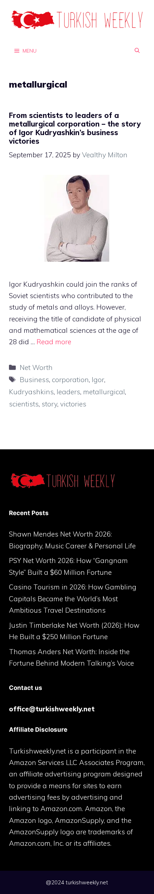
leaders (68, 391)
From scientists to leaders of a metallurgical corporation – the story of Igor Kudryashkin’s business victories (75, 128)
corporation (70, 379)
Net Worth (36, 367)
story (49, 404)
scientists (24, 404)
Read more (54, 341)
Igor (98, 379)
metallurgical (104, 391)
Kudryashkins (31, 391)
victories (73, 404)
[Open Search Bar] (137, 50)
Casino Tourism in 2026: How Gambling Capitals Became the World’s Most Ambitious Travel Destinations (72, 598)
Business (34, 379)
